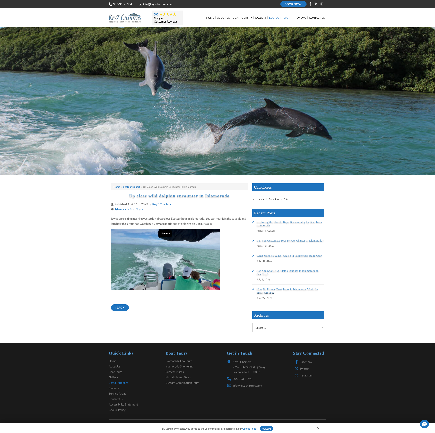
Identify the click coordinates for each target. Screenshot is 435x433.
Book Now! (293, 4)
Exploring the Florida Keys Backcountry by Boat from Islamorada (289, 223)
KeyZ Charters (161, 204)
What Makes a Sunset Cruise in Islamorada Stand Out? (289, 255)
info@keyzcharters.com (157, 4)
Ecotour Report (131, 186)
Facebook (306, 362)
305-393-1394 (122, 4)
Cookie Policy (249, 428)
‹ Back (120, 307)
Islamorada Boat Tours (129, 209)
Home (117, 186)
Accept (266, 428)
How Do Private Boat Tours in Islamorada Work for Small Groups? (287, 291)
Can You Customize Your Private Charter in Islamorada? (290, 240)
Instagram (306, 375)
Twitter (304, 368)
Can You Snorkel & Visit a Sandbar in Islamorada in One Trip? (288, 272)
